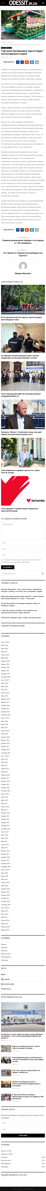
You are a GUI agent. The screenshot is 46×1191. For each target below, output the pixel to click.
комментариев (7, 984)
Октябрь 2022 (5, 788)
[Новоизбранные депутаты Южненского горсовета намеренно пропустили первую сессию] (6, 1060)
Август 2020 (5, 870)
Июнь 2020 (4, 876)
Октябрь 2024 (5, 712)
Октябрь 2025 (5, 674)
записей (5, 979)
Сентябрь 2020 (5, 867)
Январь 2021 (5, 854)
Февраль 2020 (5, 889)
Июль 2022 (4, 797)
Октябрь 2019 (5, 901)
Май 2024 (4, 727)
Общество (9, 48)
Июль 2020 (4, 873)
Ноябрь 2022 (5, 784)
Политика (4, 951)
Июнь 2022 (4, 800)
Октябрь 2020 (5, 863)
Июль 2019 (4, 911)
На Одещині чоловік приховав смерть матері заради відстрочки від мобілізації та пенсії (20, 357)
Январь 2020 (5, 892)
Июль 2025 (4, 683)
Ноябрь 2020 (5, 860)
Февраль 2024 (5, 737)
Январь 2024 (5, 740)
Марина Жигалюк (23, 273)
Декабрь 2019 (5, 895)
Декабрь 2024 (5, 705)
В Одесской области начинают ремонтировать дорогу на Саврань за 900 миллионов (27, 1096)
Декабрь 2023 (5, 743)
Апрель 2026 (5, 655)
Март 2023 (4, 772)
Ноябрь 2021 (5, 822)
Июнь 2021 (4, 838)
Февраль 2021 (5, 851)
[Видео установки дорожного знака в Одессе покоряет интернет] (6, 1048)
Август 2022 (5, 794)
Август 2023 (5, 756)
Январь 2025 (5, 702)
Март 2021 (4, 848)
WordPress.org (6, 989)
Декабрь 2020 (5, 857)
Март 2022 (4, 810)
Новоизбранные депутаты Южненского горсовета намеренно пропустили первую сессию (28, 1059)
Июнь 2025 (4, 686)
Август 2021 (5, 832)
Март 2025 (4, 696)
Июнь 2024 (4, 724)
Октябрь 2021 (5, 825)
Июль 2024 (4, 721)
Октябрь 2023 (5, 750)
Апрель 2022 (5, 807)
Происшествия (5, 954)
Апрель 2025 (5, 693)
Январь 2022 (5, 816)
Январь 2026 (5, 664)
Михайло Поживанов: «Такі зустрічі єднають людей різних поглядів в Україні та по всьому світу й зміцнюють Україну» (22, 590)
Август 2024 (5, 718)
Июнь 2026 (4, 648)
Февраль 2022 (5, 813)
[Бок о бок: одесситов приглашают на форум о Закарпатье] (6, 1072)
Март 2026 (4, 658)
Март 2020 (4, 886)
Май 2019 (4, 917)
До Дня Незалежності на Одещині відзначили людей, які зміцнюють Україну (20, 604)
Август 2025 (5, 680)
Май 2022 (4, 803)
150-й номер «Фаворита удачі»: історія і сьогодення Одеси (21, 617)
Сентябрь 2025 (5, 677)
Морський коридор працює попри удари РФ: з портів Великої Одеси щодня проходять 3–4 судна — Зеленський (22, 597)
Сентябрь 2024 (5, 715)
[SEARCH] (42, 573)
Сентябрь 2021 (5, 829)
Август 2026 (5, 642)
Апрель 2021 (5, 844)
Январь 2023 (5, 778)
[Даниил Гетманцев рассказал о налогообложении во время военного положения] (6, 1084)
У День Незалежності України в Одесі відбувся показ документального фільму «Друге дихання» (19, 611)
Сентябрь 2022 (5, 791)
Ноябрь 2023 (5, 746)
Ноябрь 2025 (5, 671)
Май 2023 (4, 765)
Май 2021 (4, 841)
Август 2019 (5, 908)
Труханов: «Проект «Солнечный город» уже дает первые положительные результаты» (21, 433)
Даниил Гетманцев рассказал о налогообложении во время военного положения (26, 1084)
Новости (3, 48)
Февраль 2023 (5, 775)
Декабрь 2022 (5, 781)
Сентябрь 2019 (5, 905)
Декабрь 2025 (5, 667)
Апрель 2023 (5, 768)
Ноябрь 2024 (5, 708)
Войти (3, 974)
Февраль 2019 (5, 927)
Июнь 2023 (4, 762)
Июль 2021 (4, 835)
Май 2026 (4, 652)
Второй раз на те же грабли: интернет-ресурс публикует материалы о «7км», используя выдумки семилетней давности (22, 1036)
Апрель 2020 (5, 882)
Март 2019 (4, 924)
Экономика (4, 960)
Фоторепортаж (5, 957)
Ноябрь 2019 (5, 898)
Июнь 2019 (4, 914)
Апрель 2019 (5, 920)
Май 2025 (4, 690)
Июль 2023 (4, 759)
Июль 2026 (4, 645)
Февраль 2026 (5, 661)
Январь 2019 (5, 930)
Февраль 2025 (5, 699)
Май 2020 (4, 879)
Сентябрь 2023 (5, 753)
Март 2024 (4, 734)
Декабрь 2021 (5, 819)
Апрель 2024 (5, 731)
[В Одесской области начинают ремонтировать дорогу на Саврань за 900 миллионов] (6, 1097)
